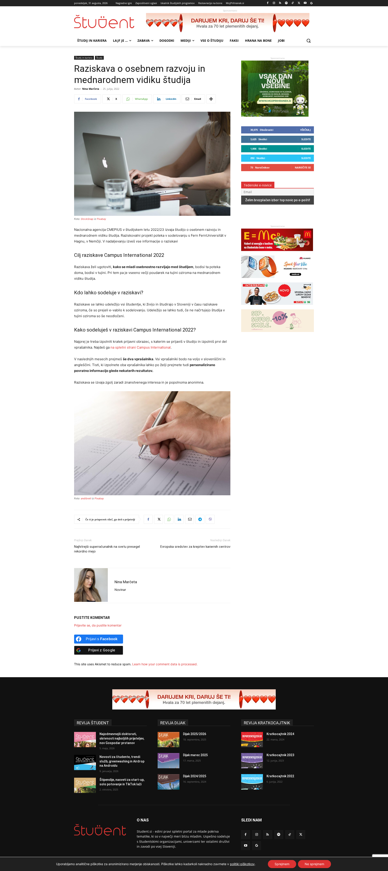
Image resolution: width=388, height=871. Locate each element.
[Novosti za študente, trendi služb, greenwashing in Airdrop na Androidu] (85, 762)
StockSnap (87, 218)
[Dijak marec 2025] (168, 760)
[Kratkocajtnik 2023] (252, 760)
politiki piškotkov (242, 864)
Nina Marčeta (90, 88)
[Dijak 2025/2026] (168, 739)
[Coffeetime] (277, 334)
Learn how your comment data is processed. (165, 664)
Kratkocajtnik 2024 (280, 734)
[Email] (189, 519)
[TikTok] (292, 3)
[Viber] (210, 519)
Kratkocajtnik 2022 (280, 776)
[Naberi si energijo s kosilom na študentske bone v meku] (277, 253)
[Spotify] (286, 3)
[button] (308, 40)
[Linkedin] (179, 519)
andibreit (86, 498)
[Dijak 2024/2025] (168, 781)
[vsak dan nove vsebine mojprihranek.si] (275, 115)
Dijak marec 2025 (195, 755)
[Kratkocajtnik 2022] (252, 781)
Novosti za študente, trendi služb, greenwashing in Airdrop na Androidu (121, 761)
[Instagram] (273, 3)
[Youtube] (305, 3)
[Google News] (311, 3)
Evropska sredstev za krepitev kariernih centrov (195, 547)
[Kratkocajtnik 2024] (252, 739)
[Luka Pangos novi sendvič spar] (277, 307)
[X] (299, 3)
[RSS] (280, 3)
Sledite (306, 139)
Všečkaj (305, 129)
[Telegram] (199, 519)
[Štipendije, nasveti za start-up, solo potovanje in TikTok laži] (85, 785)
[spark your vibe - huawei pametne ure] (277, 280)
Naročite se (303, 167)
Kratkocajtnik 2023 (280, 755)
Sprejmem (282, 864)
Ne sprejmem (314, 864)
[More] (211, 98)
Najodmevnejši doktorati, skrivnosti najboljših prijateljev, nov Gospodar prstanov (121, 738)
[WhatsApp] (168, 519)
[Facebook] (267, 3)
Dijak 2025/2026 (194, 734)
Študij (99, 57)
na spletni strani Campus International (140, 347)
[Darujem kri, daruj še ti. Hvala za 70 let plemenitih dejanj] (230, 23)
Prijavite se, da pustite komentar (97, 625)
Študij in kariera (84, 57)
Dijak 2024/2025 (194, 776)
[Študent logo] (110, 21)
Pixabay (101, 218)
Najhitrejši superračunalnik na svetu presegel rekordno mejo (107, 549)
